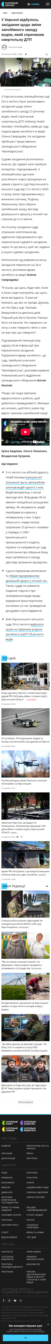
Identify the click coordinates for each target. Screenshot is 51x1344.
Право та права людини (10, 1208)
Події (5, 13)
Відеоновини (17, 13)
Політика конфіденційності (12, 1265)
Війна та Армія (35, 1232)
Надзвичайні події (38, 1187)
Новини (6, 1145)
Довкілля (6, 1192)
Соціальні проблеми (33, 1226)
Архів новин (34, 1251)
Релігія (30, 1220)
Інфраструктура (36, 1197)
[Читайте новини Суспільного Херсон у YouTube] (15, 1300)
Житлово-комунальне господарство (9, 1200)
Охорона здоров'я (37, 1192)
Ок (25, 1338)
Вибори (5, 1187)
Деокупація (8, 1158)
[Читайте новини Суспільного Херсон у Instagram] (9, 1300)
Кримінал (7, 1177)
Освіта (30, 1182)
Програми (7, 1271)
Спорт (4, 1232)
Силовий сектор (11, 1215)
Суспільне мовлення (7, 1258)
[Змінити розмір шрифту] (46, 54)
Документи (33, 1264)
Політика (6, 1220)
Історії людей (35, 1215)
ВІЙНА (30, 1153)
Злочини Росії (9, 1224)
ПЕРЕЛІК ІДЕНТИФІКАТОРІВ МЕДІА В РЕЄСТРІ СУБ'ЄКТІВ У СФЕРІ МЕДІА (36, 1277)
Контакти (7, 1251)
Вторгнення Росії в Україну (38, 1147)
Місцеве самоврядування (37, 1208)
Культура (32, 1177)
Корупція (32, 1172)
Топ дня (31, 1237)
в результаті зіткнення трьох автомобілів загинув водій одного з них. (25, 482)
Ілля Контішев (15, 47)
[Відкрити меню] (48, 4)
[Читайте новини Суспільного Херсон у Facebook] (3, 1300)
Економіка (7, 1182)
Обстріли (32, 1158)
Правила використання (35, 1258)
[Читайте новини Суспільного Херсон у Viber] (20, 1300)
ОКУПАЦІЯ (6, 1153)
